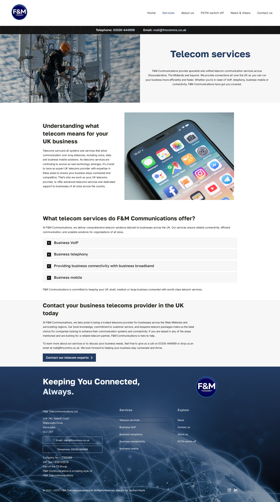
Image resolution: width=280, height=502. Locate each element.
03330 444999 (124, 30)
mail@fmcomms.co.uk (169, 30)
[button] (140, 243)
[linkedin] (235, 490)
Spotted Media (137, 490)
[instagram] (229, 490)
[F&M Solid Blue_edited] (19, 4)
